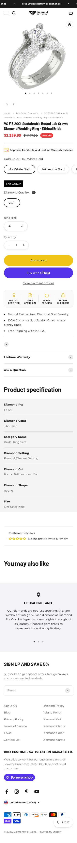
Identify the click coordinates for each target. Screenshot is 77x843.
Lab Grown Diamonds (27, 113)
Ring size (10, 218)
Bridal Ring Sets (15, 442)
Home (7, 113)
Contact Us (11, 740)
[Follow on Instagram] (16, 791)
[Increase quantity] (24, 245)
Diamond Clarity (53, 726)
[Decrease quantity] (9, 245)
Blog (7, 712)
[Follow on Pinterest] (26, 791)
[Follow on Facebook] (6, 791)
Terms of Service (15, 726)
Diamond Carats (53, 740)
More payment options (38, 283)
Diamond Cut (51, 719)
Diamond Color (53, 733)
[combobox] (16, 226)
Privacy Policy (13, 719)
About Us (10, 706)
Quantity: (10, 237)
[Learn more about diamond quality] (34, 192)
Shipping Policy (53, 706)
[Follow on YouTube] (36, 791)
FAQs (7, 733)
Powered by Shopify (50, 831)
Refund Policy (52, 712)
